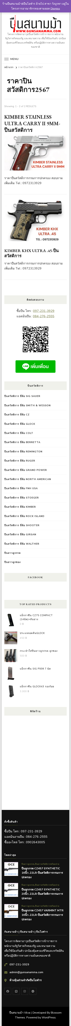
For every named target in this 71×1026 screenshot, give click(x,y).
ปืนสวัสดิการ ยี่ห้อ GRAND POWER (25, 470)
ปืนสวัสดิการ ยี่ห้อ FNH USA (21, 488)
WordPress (49, 1017)
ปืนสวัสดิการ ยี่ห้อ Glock (19, 424)
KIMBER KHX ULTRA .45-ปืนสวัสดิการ (31, 253)
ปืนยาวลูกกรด (12, 553)
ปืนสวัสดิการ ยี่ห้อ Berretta (22, 442)
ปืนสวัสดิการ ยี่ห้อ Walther (21, 543)
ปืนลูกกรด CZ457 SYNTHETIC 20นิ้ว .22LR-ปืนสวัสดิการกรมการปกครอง (42, 894)
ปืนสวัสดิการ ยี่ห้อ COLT (18, 433)
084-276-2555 (43, 316)
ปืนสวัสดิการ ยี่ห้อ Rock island (24, 516)
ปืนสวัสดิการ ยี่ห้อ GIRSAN (20, 534)
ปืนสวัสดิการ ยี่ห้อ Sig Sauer (22, 396)
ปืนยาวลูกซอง (12, 562)
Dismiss (55, 9)
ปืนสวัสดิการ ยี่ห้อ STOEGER (21, 497)
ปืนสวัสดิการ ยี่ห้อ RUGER (19, 460)
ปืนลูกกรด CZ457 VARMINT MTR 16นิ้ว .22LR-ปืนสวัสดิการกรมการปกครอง (42, 915)
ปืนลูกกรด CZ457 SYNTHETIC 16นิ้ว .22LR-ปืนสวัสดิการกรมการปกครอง (42, 873)
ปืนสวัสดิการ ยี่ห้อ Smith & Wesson (27, 405)
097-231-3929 (43, 311)
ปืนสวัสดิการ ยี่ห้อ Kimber (20, 507)
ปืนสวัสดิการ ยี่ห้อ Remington (23, 451)
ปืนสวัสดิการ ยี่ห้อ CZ (16, 414)
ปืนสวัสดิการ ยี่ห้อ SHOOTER (21, 525)
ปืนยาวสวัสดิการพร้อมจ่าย (47, 864)
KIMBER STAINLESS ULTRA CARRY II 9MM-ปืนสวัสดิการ (32, 123)
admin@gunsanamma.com (26, 972)
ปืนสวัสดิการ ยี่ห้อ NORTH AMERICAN (27, 479)
